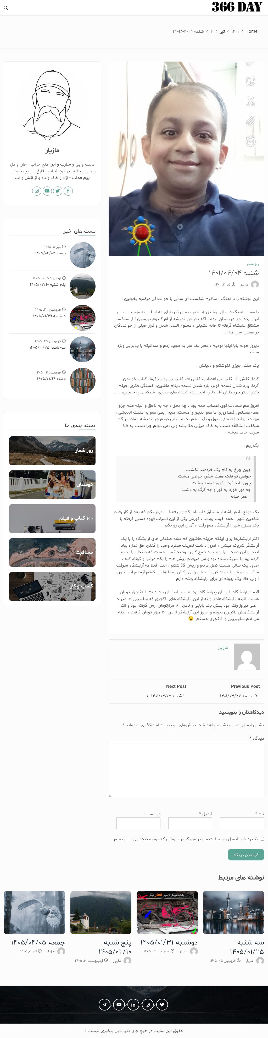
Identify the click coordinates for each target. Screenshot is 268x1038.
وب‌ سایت (151, 814)
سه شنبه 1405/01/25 (48, 347)
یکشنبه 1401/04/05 (168, 696)
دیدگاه (256, 738)
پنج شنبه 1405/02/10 (48, 285)
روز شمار (253, 264)
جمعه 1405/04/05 (50, 253)
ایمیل (205, 814)
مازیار (244, 284)
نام (259, 814)
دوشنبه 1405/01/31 (49, 316)
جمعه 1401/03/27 (236, 696)
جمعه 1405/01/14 (51, 379)
